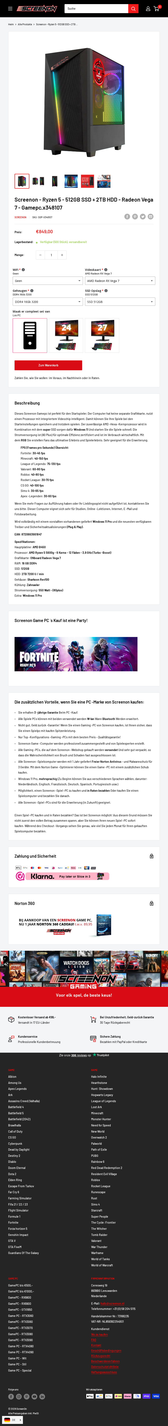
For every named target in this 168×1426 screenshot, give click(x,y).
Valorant (96, 1241)
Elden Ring (15, 1180)
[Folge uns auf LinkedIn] (42, 1396)
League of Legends (103, 1101)
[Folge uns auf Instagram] (19, 1396)
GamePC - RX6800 (19, 1297)
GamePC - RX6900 (19, 1303)
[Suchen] (133, 8)
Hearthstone (99, 1082)
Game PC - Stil (17, 1364)
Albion (12, 1076)
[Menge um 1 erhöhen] (62, 255)
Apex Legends (17, 1088)
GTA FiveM (15, 1247)
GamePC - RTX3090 (20, 1340)
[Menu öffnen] (10, 8)
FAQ (93, 1340)
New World (97, 1131)
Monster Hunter (101, 1119)
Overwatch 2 (99, 1137)
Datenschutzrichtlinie (105, 1366)
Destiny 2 (14, 1155)
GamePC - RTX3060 (20, 1321)
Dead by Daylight (19, 1149)
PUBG (94, 1155)
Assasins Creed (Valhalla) (24, 1101)
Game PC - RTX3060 (20, 1316)
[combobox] (96, 8)
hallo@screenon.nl (112, 1303)
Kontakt (96, 1345)
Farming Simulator (20, 1198)
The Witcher (99, 1228)
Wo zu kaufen (99, 1334)
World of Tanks (100, 1259)
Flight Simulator (18, 1210)
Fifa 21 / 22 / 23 (18, 1204)
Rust (94, 1198)
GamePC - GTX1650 (20, 1309)
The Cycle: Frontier (103, 1222)
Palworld (96, 1143)
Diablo (12, 1161)
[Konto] (148, 8)
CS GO (12, 1137)
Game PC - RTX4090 (21, 1352)
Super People (99, 1216)
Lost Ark (96, 1107)
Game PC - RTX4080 (21, 1346)
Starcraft (96, 1210)
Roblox (95, 1180)
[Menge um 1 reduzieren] (40, 255)
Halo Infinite (99, 1076)
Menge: (19, 255)
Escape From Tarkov (21, 1186)
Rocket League (100, 1186)
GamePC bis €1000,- (21, 1291)
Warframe (97, 1253)
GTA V (12, 1241)
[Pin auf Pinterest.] (135, 216)
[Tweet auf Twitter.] (143, 216)
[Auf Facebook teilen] (127, 216)
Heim (11, 24)
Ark (10, 1095)
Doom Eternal (16, 1168)
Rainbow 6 (97, 1161)
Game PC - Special (19, 1370)
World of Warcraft (102, 1265)
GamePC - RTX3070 (20, 1328)
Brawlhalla (14, 1125)
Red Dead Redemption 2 (106, 1168)
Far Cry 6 (13, 1192)
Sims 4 (95, 1204)
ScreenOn (20, 217)
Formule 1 (14, 1216)
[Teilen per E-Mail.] (150, 216)
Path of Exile (99, 1149)
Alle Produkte (25, 24)
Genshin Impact (18, 1235)
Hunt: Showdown (102, 1088)
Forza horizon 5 (17, 1228)
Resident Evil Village (104, 1174)
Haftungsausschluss (104, 1372)
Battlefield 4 (16, 1107)
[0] (156, 8)
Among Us (14, 1082)
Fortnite (13, 1222)
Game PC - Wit (17, 1358)
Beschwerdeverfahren (105, 1361)
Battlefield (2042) (19, 1119)
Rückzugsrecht (100, 1356)
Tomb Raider (99, 1235)
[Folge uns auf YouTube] (34, 1396)
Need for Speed (101, 1125)
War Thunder (99, 1247)
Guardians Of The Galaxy (23, 1253)
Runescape (98, 1192)
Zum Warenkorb (48, 365)
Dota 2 (12, 1174)
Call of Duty (15, 1131)
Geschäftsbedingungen (106, 1350)
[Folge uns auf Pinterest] (27, 1396)
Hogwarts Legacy (102, 1095)
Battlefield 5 (16, 1113)
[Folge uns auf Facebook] (11, 1396)
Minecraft (97, 1113)
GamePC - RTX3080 (20, 1334)
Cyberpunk (15, 1143)
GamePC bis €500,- (20, 1285)
